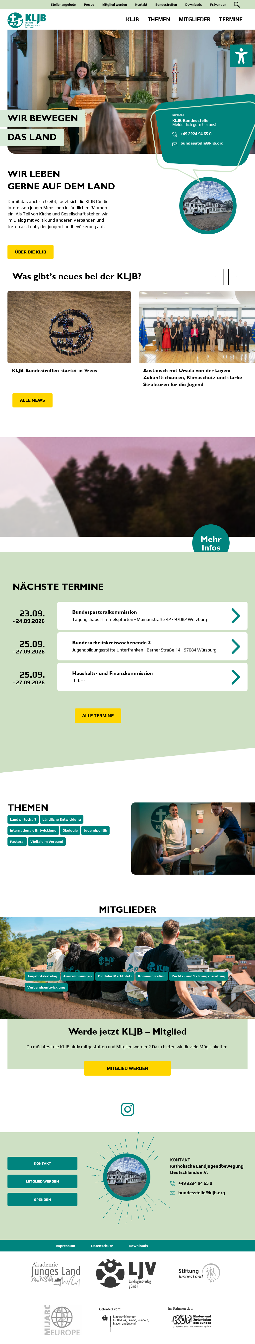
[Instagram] (128, 1114)
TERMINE (231, 19)
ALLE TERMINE (98, 715)
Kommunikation (152, 976)
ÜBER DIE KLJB (30, 251)
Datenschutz (102, 1246)
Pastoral (17, 842)
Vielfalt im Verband (46, 842)
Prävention (218, 4)
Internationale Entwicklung (33, 830)
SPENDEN (42, 1199)
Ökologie (70, 830)
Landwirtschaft (23, 819)
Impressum (65, 1246)
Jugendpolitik (95, 830)
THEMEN (159, 19)
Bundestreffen (166, 4)
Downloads (193, 4)
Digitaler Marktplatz (115, 976)
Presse (89, 4)
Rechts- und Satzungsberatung (198, 976)
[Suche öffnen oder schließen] (237, 5)
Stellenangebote (63, 4)
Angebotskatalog (42, 976)
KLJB (132, 19)
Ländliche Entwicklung (61, 819)
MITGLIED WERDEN (127, 1068)
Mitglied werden (114, 4)
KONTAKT (42, 1163)
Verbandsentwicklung (46, 987)
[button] (241, 56)
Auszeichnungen (77, 976)
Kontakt (141, 4)
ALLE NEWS (32, 400)
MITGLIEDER (194, 19)
